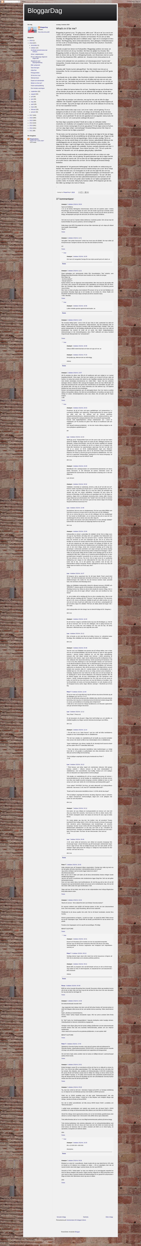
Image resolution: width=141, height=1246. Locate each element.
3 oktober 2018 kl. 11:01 (74, 238)
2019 (31, 40)
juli (32, 96)
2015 (31, 120)
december (34, 45)
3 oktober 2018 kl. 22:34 (77, 437)
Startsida (85, 1217)
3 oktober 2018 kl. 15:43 (74, 864)
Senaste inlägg (61, 1217)
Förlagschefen (35, 73)
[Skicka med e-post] (79, 192)
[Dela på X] (84, 192)
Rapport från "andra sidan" (37, 140)
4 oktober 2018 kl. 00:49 (73, 985)
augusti (33, 94)
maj (32, 102)
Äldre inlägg (109, 1217)
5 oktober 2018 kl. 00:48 (80, 648)
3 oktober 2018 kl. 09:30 (74, 204)
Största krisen (35, 78)
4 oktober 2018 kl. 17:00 (74, 1044)
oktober (33, 48)
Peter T (69, 692)
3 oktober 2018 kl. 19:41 (80, 939)
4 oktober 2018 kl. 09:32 (80, 484)
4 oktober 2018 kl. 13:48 (77, 508)
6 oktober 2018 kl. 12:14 (80, 730)
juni (32, 99)
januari (33, 112)
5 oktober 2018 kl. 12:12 (77, 711)
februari (33, 109)
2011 (31, 130)
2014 (31, 123)
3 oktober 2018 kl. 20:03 (80, 408)
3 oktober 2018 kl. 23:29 (80, 466)
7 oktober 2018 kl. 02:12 (80, 808)
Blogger (77, 1232)
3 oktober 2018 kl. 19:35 (80, 256)
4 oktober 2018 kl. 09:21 (80, 964)
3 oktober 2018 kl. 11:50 (74, 320)
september (34, 91)
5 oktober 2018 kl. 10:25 (80, 1142)
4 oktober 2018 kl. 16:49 (80, 619)
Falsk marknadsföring (37, 85)
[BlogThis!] (81, 192)
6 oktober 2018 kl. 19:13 (77, 764)
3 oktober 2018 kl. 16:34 (74, 900)
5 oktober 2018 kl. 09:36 (74, 1160)
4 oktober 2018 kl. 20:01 (74, 1064)
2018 (31, 43)
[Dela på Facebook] (86, 192)
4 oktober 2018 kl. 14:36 (74, 1001)
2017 (31, 115)
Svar (64, 253)
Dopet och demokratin (37, 80)
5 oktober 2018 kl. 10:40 (79, 692)
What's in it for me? (36, 83)
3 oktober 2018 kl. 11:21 (74, 271)
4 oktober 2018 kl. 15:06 (80, 531)
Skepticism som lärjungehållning (36, 61)
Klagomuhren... (34, 139)
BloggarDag (45, 10)
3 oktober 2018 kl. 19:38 (80, 346)
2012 (31, 128)
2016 (31, 118)
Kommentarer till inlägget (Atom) (76, 1220)
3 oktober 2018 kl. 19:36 (80, 306)
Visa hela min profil (43, 32)
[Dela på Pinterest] (88, 192)
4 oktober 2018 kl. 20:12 (77, 633)
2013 (31, 125)
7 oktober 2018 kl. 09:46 (77, 839)
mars (32, 107)
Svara (63, 232)
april (32, 104)
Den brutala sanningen (38, 88)
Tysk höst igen (35, 68)
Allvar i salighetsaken (37, 54)
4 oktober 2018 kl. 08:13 (79, 953)
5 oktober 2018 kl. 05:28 (74, 1087)
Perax (63, 985)
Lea (68, 437)
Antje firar (34, 70)
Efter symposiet (35, 65)
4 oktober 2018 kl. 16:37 (77, 573)
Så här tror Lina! (35, 75)
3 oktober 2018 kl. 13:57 (74, 373)
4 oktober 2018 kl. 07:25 (80, 355)
